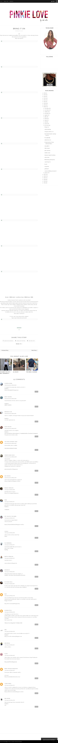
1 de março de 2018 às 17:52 (9, 558)
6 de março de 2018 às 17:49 (10, 700)
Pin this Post (32, 340)
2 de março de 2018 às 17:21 (9, 685)
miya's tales (47, 157)
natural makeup (48, 129)
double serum (47, 152)
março (46, 123)
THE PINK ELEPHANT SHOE (11, 448)
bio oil (46, 164)
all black (15, 371)
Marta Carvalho (9, 556)
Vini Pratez (8, 475)
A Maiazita (7, 509)
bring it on (47, 127)
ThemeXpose (20, 741)
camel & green (48, 161)
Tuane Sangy (8, 683)
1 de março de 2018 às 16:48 (10, 532)
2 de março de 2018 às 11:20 (10, 631)
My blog (6, 549)
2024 (45, 96)
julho (46, 116)
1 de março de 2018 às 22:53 (10, 612)
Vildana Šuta (8, 610)
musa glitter (47, 146)
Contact (11, 1)
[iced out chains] (49, 86)
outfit (20, 343)
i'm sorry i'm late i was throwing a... (5, 372)
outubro (46, 111)
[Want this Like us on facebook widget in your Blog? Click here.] (56, 741)
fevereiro (47, 125)
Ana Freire (7, 698)
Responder (36, 391)
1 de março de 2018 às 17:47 (9, 544)
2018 (44, 106)
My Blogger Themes (7, 741)
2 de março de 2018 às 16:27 (10, 670)
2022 (45, 99)
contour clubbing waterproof (50, 171)
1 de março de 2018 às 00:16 (10, 489)
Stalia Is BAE (19, 622)
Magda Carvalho (9, 487)
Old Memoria (8, 543)
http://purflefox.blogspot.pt (11, 661)
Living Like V (13, 622)
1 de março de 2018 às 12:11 (9, 501)
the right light (47, 137)
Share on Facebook (8, 340)
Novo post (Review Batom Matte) (12, 433)
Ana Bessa (7, 643)
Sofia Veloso (8, 426)
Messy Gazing (8, 396)
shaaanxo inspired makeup (50, 155)
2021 (44, 101)
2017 (44, 174)
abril (46, 121)
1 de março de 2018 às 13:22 (10, 518)
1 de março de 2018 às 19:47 (9, 583)
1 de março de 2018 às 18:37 (9, 571)
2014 (44, 179)
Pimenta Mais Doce (10, 455)
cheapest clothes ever (49, 131)
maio (46, 120)
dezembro (47, 108)
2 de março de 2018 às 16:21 (10, 655)
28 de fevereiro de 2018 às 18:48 (10, 398)
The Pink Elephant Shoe (11, 441)
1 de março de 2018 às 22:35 (10, 595)
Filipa (6, 653)
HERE (10, 297)
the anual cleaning (31, 371)
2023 (45, 98)
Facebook (30, 433)
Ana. (6, 629)
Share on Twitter (21, 340)
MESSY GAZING (8, 405)
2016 (44, 176)
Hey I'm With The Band (10, 516)
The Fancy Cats (12, 575)
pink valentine (47, 150)
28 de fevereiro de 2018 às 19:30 (10, 443)
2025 (45, 94)
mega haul (47, 166)
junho (46, 118)
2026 (45, 93)
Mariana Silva (8, 411)
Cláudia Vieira (8, 383)
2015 (44, 177)
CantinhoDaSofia (24, 433)
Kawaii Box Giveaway (20, 575)
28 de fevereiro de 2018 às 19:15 (10, 413)
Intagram (35, 433)
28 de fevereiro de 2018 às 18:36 (10, 385)
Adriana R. (7, 569)
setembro (47, 113)
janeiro (46, 172)
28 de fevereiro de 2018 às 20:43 (10, 456)
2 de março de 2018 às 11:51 (9, 644)
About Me (6, 1)
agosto (46, 115)
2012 (44, 182)
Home (1, 1)
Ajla (6, 593)
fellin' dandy (47, 148)
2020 (45, 103)
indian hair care (48, 139)
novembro (47, 110)
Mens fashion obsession (11, 668)
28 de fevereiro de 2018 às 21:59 (10, 477)
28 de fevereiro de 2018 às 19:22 (10, 428)
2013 (44, 181)
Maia (6, 499)
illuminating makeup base (50, 159)
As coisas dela (8, 581)
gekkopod (47, 168)
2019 (44, 105)
